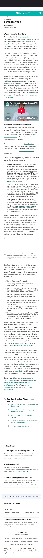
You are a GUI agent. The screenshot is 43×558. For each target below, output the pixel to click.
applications (30, 95)
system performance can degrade (21, 345)
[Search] (40, 13)
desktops (11, 97)
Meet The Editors (17, 538)
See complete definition (20, 458)
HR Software (27, 496)
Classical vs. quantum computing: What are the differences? (24, 410)
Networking (8, 496)
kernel (34, 202)
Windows (7, 83)
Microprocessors (11, 16)
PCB (15, 60)
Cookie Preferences (20, 551)
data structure (29, 144)
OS (27, 81)
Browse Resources (21, 534)
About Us (7, 538)
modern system (24, 364)
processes (29, 41)
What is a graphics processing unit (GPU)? (19, 451)
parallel (19, 371)
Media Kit (13, 544)
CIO (21, 496)
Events (36, 541)
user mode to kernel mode (24, 206)
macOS (19, 83)
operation (23, 37)
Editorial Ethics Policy (30, 538)
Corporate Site (21, 544)
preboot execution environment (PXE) (17, 519)
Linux (13, 83)
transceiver (8, 509)
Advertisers (15, 541)
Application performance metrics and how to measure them (23, 421)
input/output (10, 181)
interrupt (18, 186)
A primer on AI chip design (19, 426)
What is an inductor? (11, 464)
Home (3, 16)
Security (16, 496)
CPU (31, 39)
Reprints (30, 544)
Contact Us (7, 541)
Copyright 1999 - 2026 (23, 549)
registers (13, 137)
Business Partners (26, 541)
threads (7, 44)
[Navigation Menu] (2, 13)
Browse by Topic (21, 532)
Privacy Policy (8, 551)
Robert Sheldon (8, 25)
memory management (26, 151)
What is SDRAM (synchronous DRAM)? (18, 478)
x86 (5, 357)
